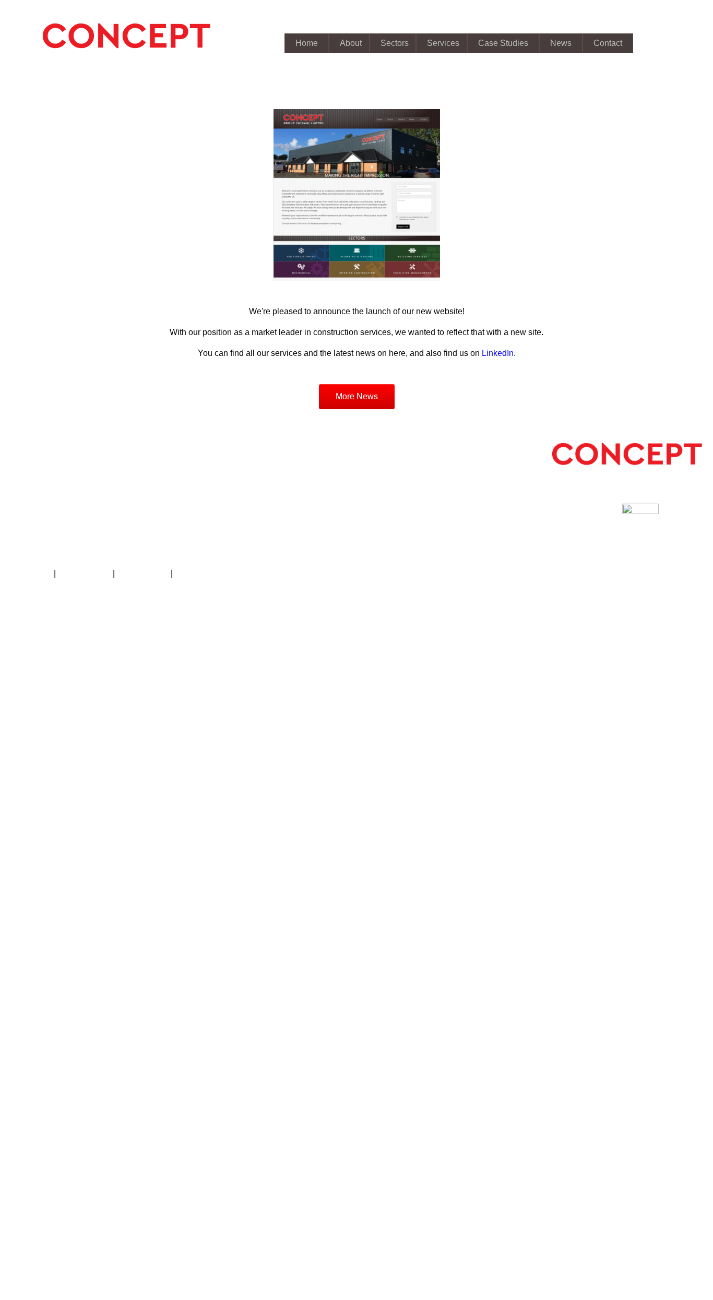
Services (443, 43)
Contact (607, 43)
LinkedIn (498, 353)
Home (306, 43)
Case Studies (503, 43)
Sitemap (36, 573)
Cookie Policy (143, 573)
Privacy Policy (84, 573)
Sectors (395, 43)
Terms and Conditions (215, 573)
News (561, 43)
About (351, 43)
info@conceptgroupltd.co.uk (84, 519)
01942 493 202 (60, 509)
